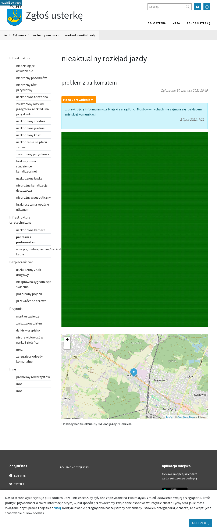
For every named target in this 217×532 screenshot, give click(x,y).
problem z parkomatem (45, 35)
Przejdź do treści (11, 2)
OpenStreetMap (185, 417)
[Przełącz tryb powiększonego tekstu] (206, 6)
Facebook (20, 476)
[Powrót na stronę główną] (5, 35)
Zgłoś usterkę (198, 23)
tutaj (57, 508)
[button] (133, 372)
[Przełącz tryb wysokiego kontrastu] (197, 6)
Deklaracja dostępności (74, 467)
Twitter (19, 484)
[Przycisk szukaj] (188, 6)
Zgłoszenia (156, 23)
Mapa (176, 23)
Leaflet (169, 417)
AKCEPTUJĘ (200, 523)
